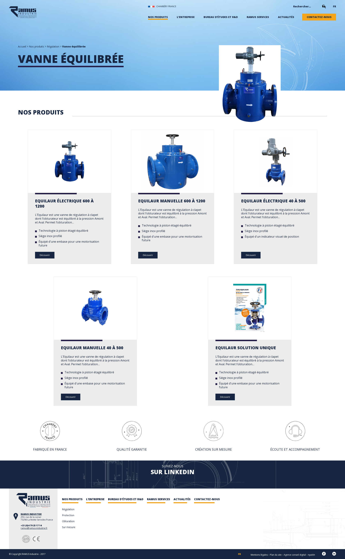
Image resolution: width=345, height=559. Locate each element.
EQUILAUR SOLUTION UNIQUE (245, 347)
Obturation (68, 521)
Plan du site (276, 554)
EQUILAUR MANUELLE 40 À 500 (92, 347)
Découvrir (45, 255)
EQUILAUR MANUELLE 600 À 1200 (171, 200)
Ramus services (258, 17)
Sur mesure (68, 527)
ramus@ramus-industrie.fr (34, 528)
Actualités (286, 17)
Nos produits (158, 17)
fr (334, 6)
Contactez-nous (319, 17)
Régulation (53, 46)
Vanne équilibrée (74, 46)
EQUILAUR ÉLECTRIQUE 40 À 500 (273, 200)
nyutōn (311, 554)
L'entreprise (186, 17)
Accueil (22, 46)
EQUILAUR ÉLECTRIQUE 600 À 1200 (64, 203)
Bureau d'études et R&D (221, 17)
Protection (68, 515)
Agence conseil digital (295, 554)
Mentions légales (259, 554)
